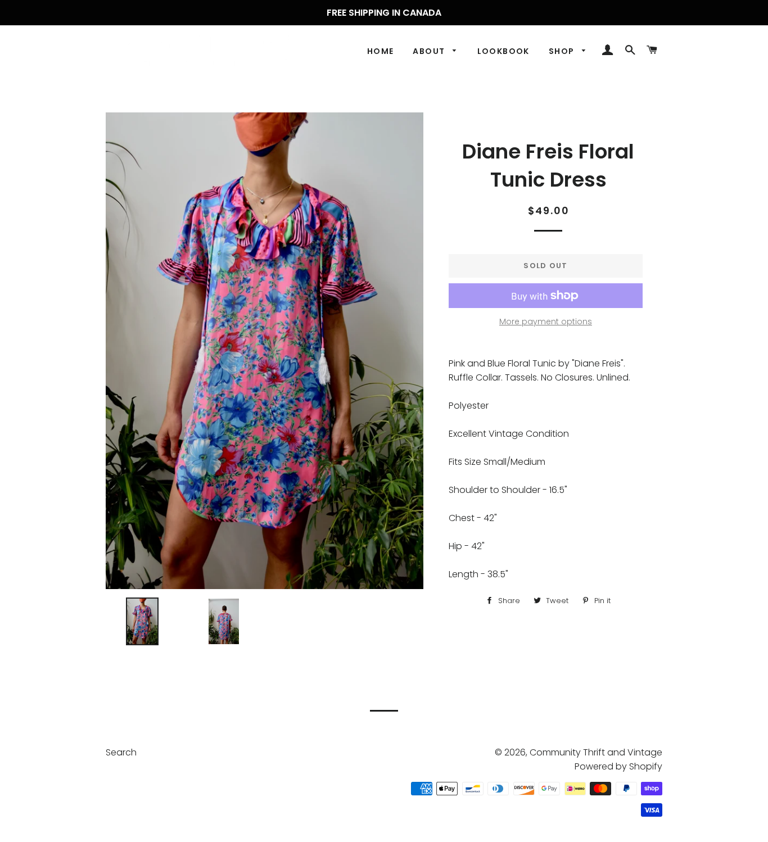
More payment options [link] (545, 321)
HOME (380, 51)
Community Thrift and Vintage (596, 752)
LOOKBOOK (503, 51)
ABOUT (430, 51)
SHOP (563, 51)
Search (121, 752)
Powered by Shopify (618, 766)
